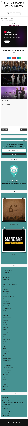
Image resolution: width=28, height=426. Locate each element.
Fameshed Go (6, 303)
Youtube (17, 50)
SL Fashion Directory (7, 414)
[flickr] (8, 13)
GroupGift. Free (7, 308)
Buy (4, 287)
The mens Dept (7, 365)
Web (17, 224)
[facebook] (11, 13)
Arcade (5, 275)
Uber (4, 377)
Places (5, 337)
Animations (11, 20)
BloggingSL (5, 397)
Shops (5, 356)
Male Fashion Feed (6, 412)
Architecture (6, 277)
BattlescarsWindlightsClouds (10, 282)
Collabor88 (6, 291)
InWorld (5, 50)
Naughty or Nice (7, 332)
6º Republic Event (7, 270)
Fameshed (6, 301)
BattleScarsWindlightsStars (10, 284)
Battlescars (6, 279)
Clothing (5, 289)
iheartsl (4, 410)
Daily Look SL (5, 401)
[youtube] (14, 13)
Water (5, 384)
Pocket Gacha (6, 339)
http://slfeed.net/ (6, 408)
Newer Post (5, 129)
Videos (5, 382)
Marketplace (11, 50)
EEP (4, 298)
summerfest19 (7, 360)
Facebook (22, 50)
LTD (4, 322)
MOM (4, 329)
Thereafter (6, 372)
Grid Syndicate (5, 406)
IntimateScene (7, 317)
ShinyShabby (6, 351)
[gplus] (19, 13)
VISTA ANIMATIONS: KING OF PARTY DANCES (10, 83)
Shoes (5, 353)
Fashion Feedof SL (6, 404)
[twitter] (17, 13)
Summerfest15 (7, 358)
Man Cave (5, 325)
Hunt (4, 310)
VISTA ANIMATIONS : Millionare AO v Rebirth (10, 70)
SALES (5, 348)
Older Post (23, 129)
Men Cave (5, 327)
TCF (4, 363)
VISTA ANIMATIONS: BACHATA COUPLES (9, 96)
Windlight (5, 386)
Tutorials (5, 375)
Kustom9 (5, 320)
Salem (4, 346)
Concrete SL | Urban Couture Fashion (11, 399)
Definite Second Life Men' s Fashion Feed (12, 402)
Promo (5, 344)
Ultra (4, 379)
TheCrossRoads (7, 370)
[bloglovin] (16, 422)
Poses (4, 341)
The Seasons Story (8, 367)
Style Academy (5, 415)
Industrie (5, 315)
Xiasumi (5, 389)
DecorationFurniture (8, 296)
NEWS (5, 334)
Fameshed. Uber (7, 306)
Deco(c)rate (6, 294)
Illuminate (5, 313)
